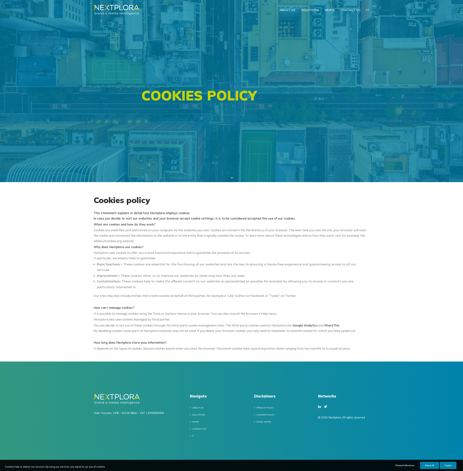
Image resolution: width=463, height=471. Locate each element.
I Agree (448, 465)
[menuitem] (288, 10)
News (329, 10)
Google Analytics (305, 325)
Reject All (429, 465)
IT (367, 9)
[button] (319, 407)
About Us (287, 10)
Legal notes (263, 421)
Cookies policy (265, 414)
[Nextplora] (116, 10)
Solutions (310, 10)
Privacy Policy (265, 407)
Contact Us (350, 10)
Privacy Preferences (405, 465)
